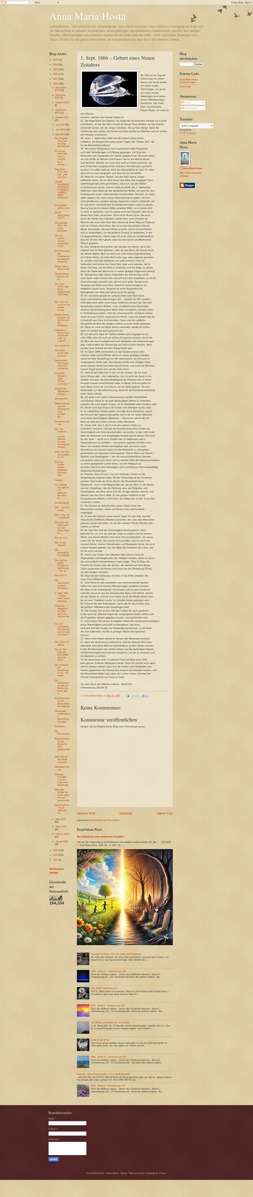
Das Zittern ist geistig (62, 643)
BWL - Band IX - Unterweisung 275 (108, 1057)
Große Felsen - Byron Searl (62, 267)
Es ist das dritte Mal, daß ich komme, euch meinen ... (61, 158)
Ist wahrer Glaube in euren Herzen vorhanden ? (62, 378)
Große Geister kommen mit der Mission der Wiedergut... (62, 320)
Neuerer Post (86, 813)
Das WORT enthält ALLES (104, 988)
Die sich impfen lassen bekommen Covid (61, 241)
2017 (56, 860)
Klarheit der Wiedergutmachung (62, 391)
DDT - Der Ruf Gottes (62, 509)
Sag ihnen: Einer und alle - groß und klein (61, 173)
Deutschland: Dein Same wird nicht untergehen (61, 364)
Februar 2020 (62, 834)
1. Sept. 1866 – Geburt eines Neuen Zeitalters (62, 597)
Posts (187, 102)
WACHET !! (61, 575)
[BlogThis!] (137, 696)
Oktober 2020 (62, 102)
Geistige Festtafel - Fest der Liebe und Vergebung (116, 954)
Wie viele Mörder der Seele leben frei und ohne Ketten (62, 795)
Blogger (162, 1173)
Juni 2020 (61, 129)
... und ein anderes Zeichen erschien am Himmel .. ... (62, 441)
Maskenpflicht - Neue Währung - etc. (62, 809)
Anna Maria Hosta (87, 16)
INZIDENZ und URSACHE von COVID (110, 1022)
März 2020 (61, 826)
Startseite (125, 813)
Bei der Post (61, 538)
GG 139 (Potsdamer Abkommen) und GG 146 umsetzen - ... (62, 630)
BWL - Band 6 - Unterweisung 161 (108, 1005)
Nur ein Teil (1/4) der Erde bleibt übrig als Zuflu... (61, 654)
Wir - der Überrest (60, 430)
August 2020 (62, 117)
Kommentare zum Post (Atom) (104, 820)
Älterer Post (165, 813)
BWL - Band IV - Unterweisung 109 (108, 971)
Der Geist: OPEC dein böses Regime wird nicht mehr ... (62, 290)
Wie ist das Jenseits (60, 544)
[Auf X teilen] (140, 696)
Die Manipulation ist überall (62, 553)
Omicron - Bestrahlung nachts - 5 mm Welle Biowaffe (103, 1074)
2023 (56, 69)
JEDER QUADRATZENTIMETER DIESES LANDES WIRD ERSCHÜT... (62, 191)
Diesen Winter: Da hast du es (62, 277)
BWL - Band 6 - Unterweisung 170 (108, 1085)
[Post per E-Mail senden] (127, 695)
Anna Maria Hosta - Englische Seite (189, 80)
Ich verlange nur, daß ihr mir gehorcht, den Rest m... (62, 491)
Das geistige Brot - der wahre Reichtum (61, 227)
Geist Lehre (185, 86)
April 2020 (61, 819)
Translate (191, 133)
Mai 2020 (60, 134)
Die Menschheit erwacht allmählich (62, 584)
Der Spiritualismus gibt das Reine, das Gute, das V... (62, 687)
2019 (56, 850)
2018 (56, 855)
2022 (56, 74)
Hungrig (58, 480)
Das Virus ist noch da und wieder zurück (62, 306)
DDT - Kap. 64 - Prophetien (62, 516)
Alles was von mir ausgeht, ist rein (62, 454)
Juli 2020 (60, 124)
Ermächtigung (62, 503)
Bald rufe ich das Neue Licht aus (61, 759)
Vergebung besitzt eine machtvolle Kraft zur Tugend (62, 335)
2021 (56, 79)
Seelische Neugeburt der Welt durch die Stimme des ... (62, 612)
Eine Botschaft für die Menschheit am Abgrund (62, 702)
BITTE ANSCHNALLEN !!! (62, 215)
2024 (56, 64)
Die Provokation (62, 732)
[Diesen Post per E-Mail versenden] (133, 696)
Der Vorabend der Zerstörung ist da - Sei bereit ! (61, 670)
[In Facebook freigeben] (143, 696)
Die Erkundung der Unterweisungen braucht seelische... (62, 256)
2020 (56, 83)
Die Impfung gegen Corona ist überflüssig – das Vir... (61, 565)
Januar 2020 (62, 841)
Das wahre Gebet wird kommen (61, 353)
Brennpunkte (61, 398)
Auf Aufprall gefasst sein (62, 206)
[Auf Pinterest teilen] (147, 696)
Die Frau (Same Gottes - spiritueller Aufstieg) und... (61, 469)
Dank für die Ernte (100, 1040)
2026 (56, 59)
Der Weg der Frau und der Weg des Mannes (62, 142)
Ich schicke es (62, 345)
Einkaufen (60, 726)
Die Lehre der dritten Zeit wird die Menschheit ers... (62, 527)
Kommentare (190, 108)
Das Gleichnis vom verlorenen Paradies (100, 836)
